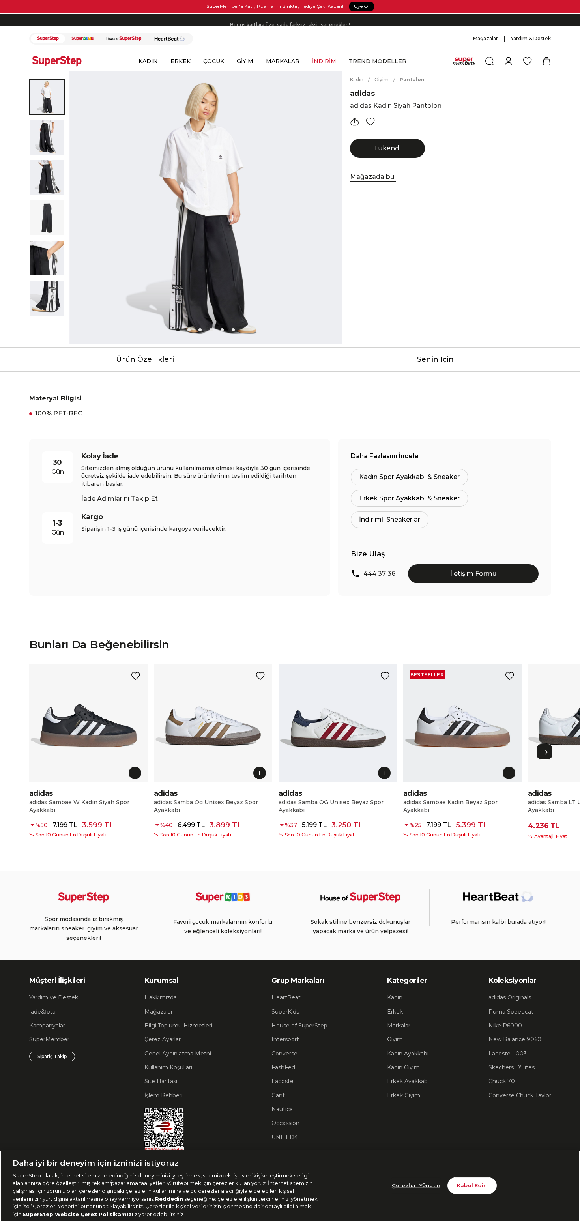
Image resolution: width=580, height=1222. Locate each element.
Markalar (398, 1025)
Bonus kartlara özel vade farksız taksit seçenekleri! (290, 20)
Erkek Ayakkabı (408, 1081)
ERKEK (180, 61)
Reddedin (169, 1198)
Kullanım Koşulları (168, 1067)
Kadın (356, 79)
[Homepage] (60, 61)
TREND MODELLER (377, 61)
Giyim (381, 79)
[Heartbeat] (169, 38)
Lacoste (282, 1081)
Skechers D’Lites (511, 1067)
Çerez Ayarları (163, 1039)
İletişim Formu (473, 573)
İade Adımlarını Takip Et (119, 498)
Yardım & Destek (531, 38)
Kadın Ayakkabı (407, 1053)
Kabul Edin (472, 1185)
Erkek (395, 1011)
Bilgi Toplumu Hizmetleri (178, 1025)
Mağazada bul (373, 176)
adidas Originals (509, 997)
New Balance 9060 (514, 1039)
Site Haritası (160, 1081)
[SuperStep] (48, 38)
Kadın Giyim (403, 1067)
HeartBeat (286, 997)
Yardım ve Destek (53, 997)
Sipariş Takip (52, 1056)
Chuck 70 (501, 1081)
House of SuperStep (299, 1025)
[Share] (354, 121)
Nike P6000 (505, 1025)
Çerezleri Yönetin (416, 1185)
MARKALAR (282, 61)
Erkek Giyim (403, 1095)
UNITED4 (284, 1137)
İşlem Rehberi (163, 1095)
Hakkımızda (160, 997)
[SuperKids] (82, 38)
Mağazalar (485, 38)
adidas (362, 93)
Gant (278, 1095)
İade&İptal (43, 1011)
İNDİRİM (324, 61)
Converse (284, 1053)
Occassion (285, 1123)
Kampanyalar (47, 1025)
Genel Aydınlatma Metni (177, 1053)
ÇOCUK (213, 61)
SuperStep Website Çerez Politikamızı (78, 1214)
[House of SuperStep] (124, 38)
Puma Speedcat (510, 1011)
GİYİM (245, 61)
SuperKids (285, 1011)
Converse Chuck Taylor (519, 1095)
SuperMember (49, 1039)
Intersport (285, 1039)
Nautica (282, 1109)
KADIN (148, 61)
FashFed (283, 1067)
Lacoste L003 (507, 1053)
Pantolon (412, 79)
